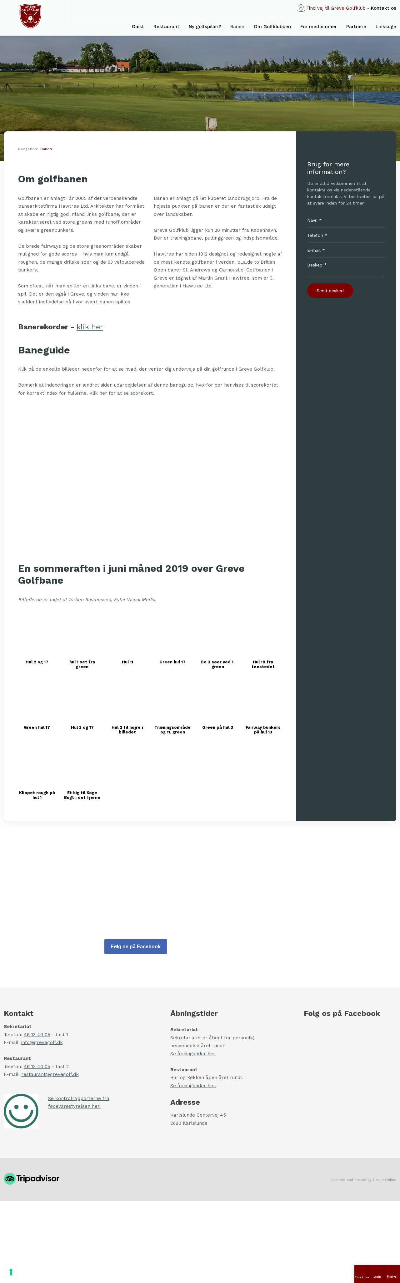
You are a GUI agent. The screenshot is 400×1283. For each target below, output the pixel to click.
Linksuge (386, 26)
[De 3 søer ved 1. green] (218, 634)
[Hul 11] (127, 634)
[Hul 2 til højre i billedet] (127, 699)
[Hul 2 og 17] (37, 634)
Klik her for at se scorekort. (121, 393)
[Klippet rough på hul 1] (37, 764)
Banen (237, 26)
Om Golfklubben (272, 26)
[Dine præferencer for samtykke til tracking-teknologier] (11, 1272)
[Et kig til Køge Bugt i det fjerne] (82, 764)
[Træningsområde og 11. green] (173, 699)
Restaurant (166, 26)
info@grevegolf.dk (42, 1042)
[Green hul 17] (173, 634)
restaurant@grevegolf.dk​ (50, 1074)
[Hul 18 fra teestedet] (263, 634)
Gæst (138, 26)
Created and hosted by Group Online (363, 1180)
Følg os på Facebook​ (136, 946)
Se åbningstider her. (193, 1054)
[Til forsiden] (31, 16)
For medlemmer (318, 26)
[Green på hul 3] (218, 699)
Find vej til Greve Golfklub (336, 8)
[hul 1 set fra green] (82, 634)
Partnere (356, 26)
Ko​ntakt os (383, 8)
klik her (90, 326)
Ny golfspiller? (205, 26)
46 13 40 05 (37, 1034)
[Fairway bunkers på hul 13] (263, 699)
